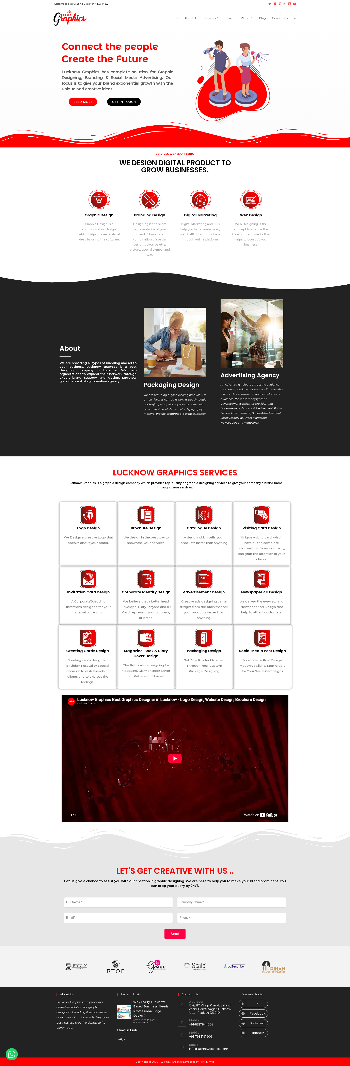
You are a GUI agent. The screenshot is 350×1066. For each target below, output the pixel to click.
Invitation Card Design (88, 591)
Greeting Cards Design (87, 650)
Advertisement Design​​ (204, 591)
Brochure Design (146, 528)
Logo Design (88, 528)
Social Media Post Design (262, 650)
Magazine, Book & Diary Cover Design (146, 653)
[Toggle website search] (295, 18)
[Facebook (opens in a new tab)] (275, 4)
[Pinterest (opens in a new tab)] (280, 4)
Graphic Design (99, 215)
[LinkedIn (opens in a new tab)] (289, 4)
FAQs (121, 1039)
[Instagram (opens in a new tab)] (284, 4)
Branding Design (149, 215)
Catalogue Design (204, 528)
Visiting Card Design (261, 528)
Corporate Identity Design (146, 591)
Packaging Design (171, 384)
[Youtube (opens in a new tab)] (294, 4)
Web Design (251, 215)
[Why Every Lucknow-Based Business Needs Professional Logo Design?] (124, 1012)
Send (175, 934)
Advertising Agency (250, 375)
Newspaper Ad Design (261, 591)
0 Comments (140, 1022)
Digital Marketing (200, 215)
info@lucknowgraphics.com (208, 1049)
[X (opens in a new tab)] (269, 4)
